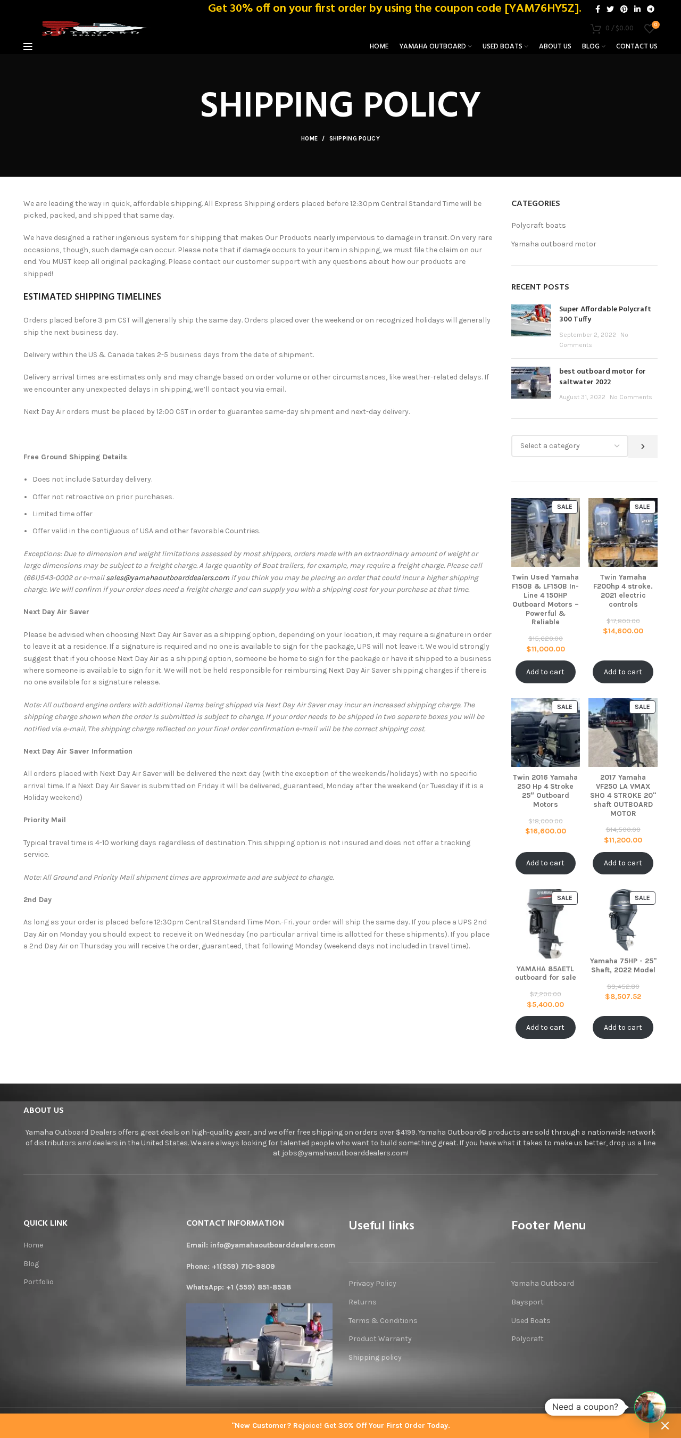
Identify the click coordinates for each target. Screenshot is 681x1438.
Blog (31, 1263)
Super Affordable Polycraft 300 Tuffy (605, 314)
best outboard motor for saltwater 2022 (602, 377)
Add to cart (545, 671)
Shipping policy (375, 1357)
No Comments (631, 397)
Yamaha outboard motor (553, 244)
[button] (650, 1407)
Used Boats (531, 1320)
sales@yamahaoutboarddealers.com (167, 577)
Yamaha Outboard (542, 1283)
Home (309, 138)
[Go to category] (643, 446)
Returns (362, 1302)
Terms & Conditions (383, 1320)
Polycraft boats (538, 225)
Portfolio (38, 1281)
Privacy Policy (372, 1283)
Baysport (527, 1302)
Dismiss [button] (665, 1426)
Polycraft (527, 1338)
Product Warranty (380, 1338)
